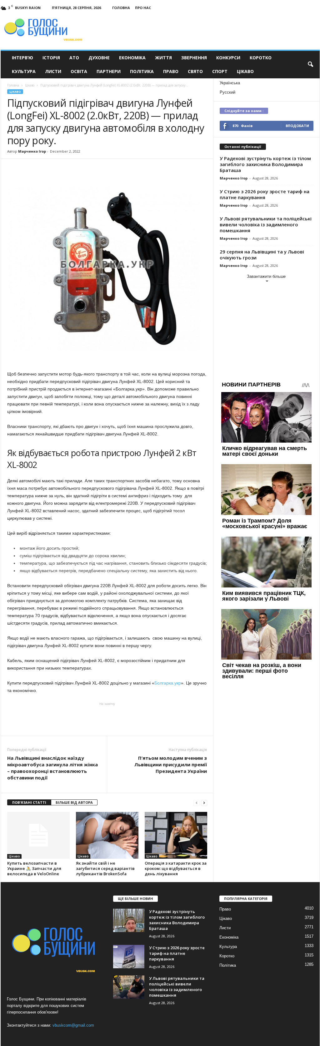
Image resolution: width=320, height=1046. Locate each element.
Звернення (194, 58)
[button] (310, 64)
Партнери (109, 71)
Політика (142, 71)
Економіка (132, 58)
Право (170, 71)
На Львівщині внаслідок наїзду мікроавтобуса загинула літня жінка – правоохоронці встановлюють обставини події (52, 768)
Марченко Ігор (32, 151)
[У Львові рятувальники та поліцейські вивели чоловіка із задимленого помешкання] (128, 987)
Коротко (261, 58)
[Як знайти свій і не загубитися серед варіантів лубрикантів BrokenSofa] (107, 835)
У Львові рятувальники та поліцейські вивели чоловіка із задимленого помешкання (266, 224)
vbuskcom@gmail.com (73, 1025)
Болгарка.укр (167, 682)
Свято (195, 71)
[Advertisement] (107, 718)
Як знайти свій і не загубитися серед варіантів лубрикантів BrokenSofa (105, 868)
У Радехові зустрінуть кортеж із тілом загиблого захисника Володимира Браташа (265, 164)
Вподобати (297, 125)
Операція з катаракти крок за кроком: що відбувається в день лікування (176, 868)
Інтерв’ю (22, 58)
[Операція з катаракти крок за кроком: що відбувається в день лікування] (176, 835)
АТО (74, 58)
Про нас (143, 7)
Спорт (220, 71)
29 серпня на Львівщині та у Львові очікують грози (262, 254)
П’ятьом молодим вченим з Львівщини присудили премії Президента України (170, 764)
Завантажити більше (266, 276)
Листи (53, 71)
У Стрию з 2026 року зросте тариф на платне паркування (264, 194)
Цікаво (245, 71)
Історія (51, 58)
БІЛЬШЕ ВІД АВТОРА (74, 802)
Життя (163, 58)
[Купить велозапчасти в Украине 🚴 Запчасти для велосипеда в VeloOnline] (38, 835)
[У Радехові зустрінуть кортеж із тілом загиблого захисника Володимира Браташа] (128, 920)
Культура (24, 71)
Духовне (99, 58)
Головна (121, 7)
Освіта (79, 71)
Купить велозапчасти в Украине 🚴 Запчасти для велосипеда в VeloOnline (34, 868)
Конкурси (228, 58)
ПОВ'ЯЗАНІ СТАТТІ (29, 802)
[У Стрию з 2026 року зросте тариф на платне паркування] (128, 956)
